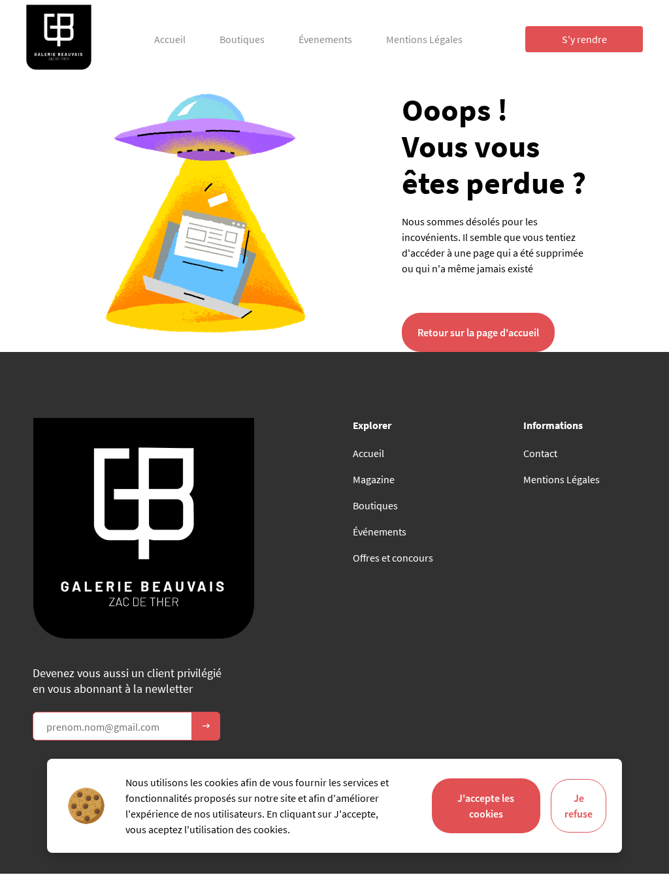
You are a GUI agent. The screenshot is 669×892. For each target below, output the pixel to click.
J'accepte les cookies (485, 805)
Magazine (374, 479)
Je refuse (578, 805)
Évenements (325, 39)
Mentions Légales (424, 39)
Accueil (170, 39)
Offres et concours (393, 557)
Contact (540, 453)
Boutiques (242, 39)
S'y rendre (584, 39)
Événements (379, 531)
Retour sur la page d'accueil (478, 332)
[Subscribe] (205, 726)
